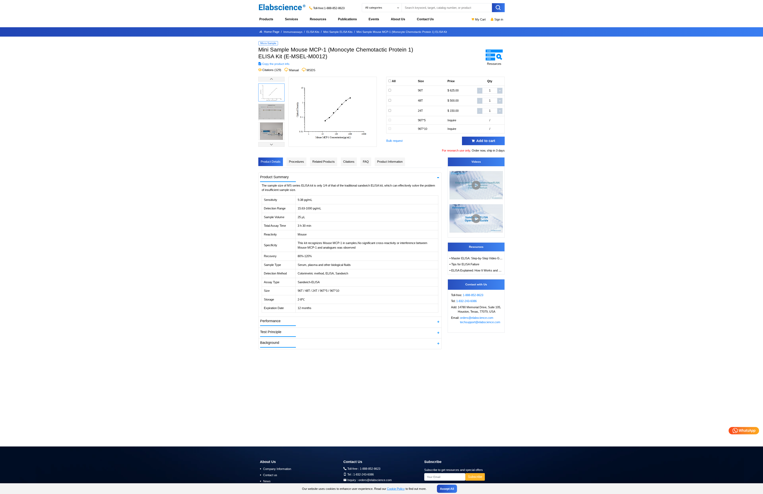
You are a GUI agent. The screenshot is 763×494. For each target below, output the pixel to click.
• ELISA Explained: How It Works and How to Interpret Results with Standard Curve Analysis (476, 270)
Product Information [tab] (390, 161)
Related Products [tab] (323, 161)
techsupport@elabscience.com (480, 322)
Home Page (271, 31)
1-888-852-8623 (334, 8)
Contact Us (425, 19)
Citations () (271, 70)
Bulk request (394, 140)
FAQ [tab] (366, 161)
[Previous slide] (271, 79)
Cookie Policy (396, 488)
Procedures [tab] (296, 161)
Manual (294, 70)
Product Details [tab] (271, 161)
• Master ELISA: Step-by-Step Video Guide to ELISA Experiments (476, 258)
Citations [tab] (348, 161)
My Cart (480, 19)
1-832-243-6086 (466, 301)
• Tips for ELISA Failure (464, 264)
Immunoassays (292, 31)
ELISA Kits (312, 31)
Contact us (268, 475)
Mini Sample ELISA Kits (337, 31)
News (265, 481)
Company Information (275, 469)
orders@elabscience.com (476, 317)
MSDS (311, 70)
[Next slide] (271, 144)
